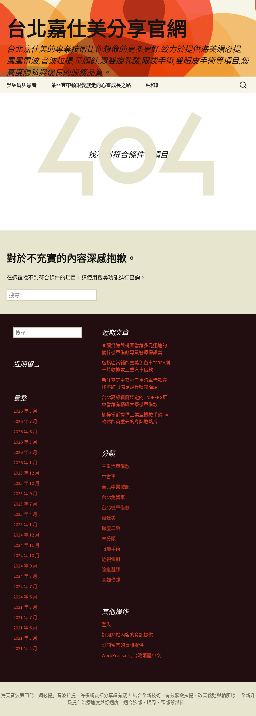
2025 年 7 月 (25, 504)
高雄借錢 (111, 580)
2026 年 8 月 (25, 411)
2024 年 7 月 (25, 586)
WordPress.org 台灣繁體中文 (131, 655)
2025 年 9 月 (25, 494)
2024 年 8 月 (25, 576)
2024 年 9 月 (25, 566)
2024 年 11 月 (26, 545)
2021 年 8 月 (25, 607)
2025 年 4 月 (25, 514)
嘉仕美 (109, 518)
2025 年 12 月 (26, 473)
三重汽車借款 (116, 466)
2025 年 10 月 (26, 483)
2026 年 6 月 (25, 432)
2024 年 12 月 (26, 535)
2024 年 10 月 (26, 555)
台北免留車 (113, 497)
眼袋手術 (111, 549)
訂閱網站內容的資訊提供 (127, 635)
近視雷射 (111, 559)
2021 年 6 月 (25, 628)
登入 (106, 624)
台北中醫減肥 (116, 487)
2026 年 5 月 (25, 442)
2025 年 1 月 (25, 525)
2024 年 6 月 (25, 597)
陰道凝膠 (111, 569)
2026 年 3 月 (25, 452)
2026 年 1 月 (25, 463)
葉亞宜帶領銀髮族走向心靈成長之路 (91, 85)
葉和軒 (152, 85)
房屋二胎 (111, 528)
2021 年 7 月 (25, 617)
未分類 (109, 538)
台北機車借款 (116, 508)
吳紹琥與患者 (22, 85)
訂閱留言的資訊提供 (123, 645)
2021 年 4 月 (25, 648)
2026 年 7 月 (25, 421)
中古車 (109, 477)
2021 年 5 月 (25, 638)
